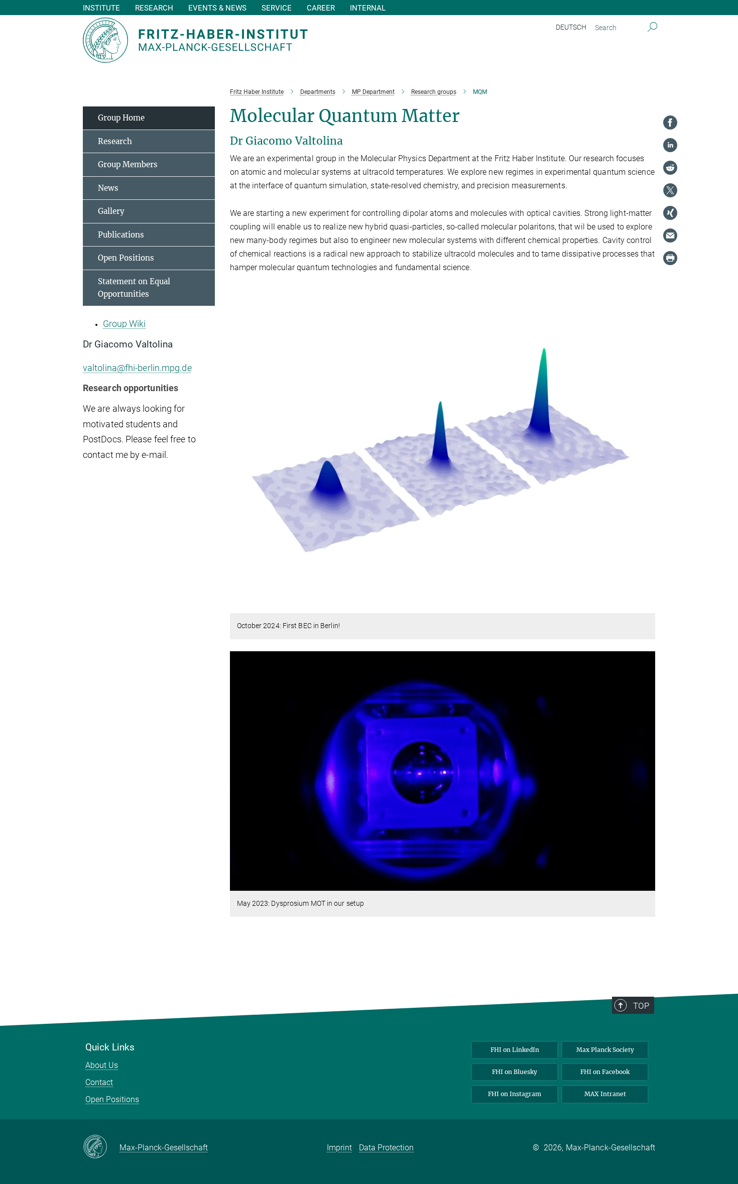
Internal (368, 8)
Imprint (339, 1147)
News (108, 188)
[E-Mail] (670, 235)
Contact (99, 1082)
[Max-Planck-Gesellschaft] (101, 1147)
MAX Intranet (605, 1094)
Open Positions (126, 258)
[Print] (670, 258)
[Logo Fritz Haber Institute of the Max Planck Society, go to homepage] (271, 40)
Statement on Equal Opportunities (134, 288)
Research (115, 141)
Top (641, 1006)
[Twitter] (670, 190)
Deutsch (571, 27)
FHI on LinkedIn (514, 1049)
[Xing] (670, 212)
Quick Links (110, 1047)
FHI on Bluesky (514, 1072)
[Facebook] (670, 122)
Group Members (128, 164)
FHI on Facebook (605, 1072)
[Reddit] (670, 167)
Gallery (111, 211)
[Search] (652, 28)
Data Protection (386, 1147)
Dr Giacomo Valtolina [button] (128, 344)
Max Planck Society (605, 1049)
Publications (121, 235)
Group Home (121, 118)
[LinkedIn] (670, 145)
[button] (646, 606)
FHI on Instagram (514, 1094)
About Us (101, 1065)
